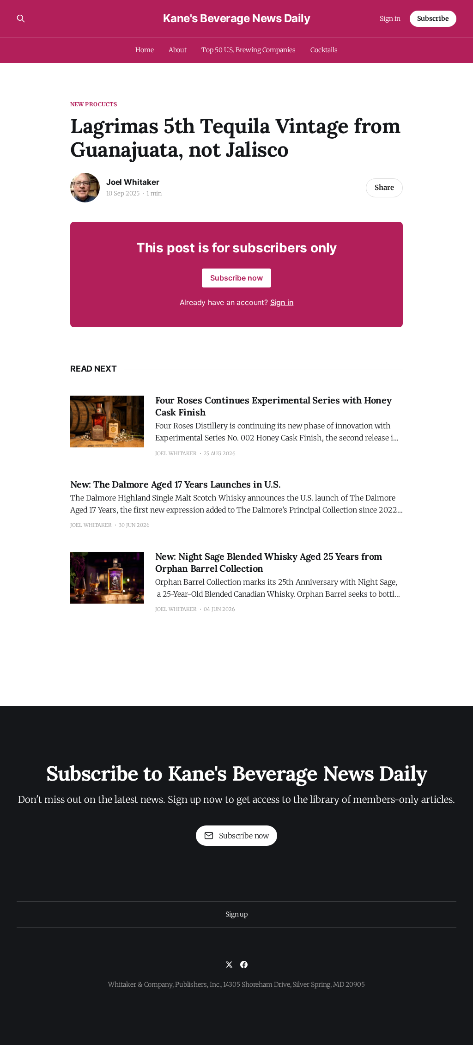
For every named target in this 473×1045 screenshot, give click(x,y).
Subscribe (433, 18)
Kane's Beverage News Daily (236, 18)
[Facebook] (244, 964)
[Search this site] (21, 18)
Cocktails (324, 50)
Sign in (390, 18)
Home (144, 50)
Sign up (236, 914)
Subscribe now (236, 277)
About (178, 50)
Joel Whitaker (132, 182)
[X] (229, 964)
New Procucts (93, 104)
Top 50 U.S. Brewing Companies (248, 50)
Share (384, 187)
